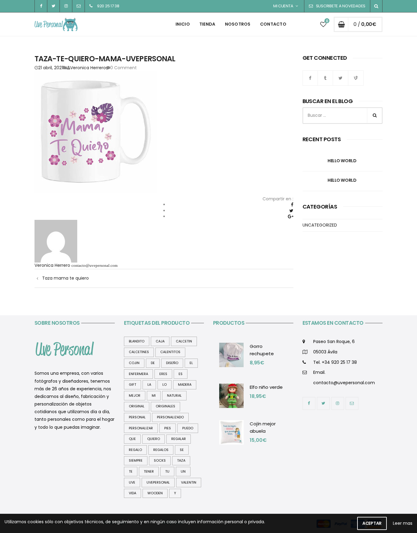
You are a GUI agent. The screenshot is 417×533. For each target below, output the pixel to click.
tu (167, 471)
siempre (136, 460)
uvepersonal (158, 482)
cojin (134, 362)
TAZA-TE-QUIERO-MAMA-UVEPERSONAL (105, 59)
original (136, 406)
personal (137, 417)
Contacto (273, 24)
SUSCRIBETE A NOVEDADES (340, 6)
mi (154, 395)
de (153, 362)
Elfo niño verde (266, 387)
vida (132, 493)
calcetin (184, 341)
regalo (135, 449)
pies (167, 428)
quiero (153, 438)
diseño (172, 362)
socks (160, 460)
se (182, 449)
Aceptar (372, 523)
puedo (187, 428)
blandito (136, 341)
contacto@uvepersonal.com (94, 265)
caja (160, 341)
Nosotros (238, 24)
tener (149, 471)
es (181, 373)
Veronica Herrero (88, 68)
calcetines (139, 351)
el (191, 362)
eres (163, 373)
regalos (161, 449)
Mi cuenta (283, 6)
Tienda (207, 24)
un (183, 471)
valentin (188, 482)
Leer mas (402, 523)
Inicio (183, 24)
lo (164, 384)
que (132, 438)
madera (184, 384)
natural (174, 395)
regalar (178, 438)
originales (165, 406)
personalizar (141, 428)
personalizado (170, 417)
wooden (155, 493)
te (130, 471)
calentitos (170, 351)
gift (132, 384)
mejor (134, 395)
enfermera (138, 373)
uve (132, 482)
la (149, 384)
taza (181, 460)
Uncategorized (320, 225)
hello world (342, 161)
